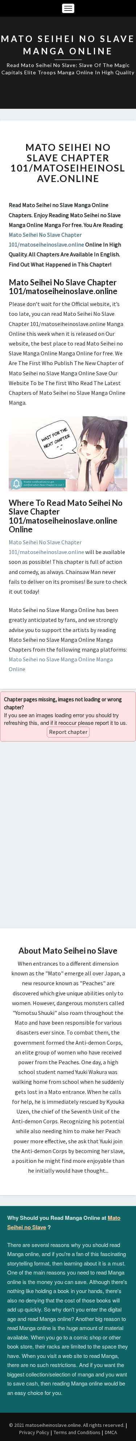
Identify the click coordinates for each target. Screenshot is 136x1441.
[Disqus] (68, 834)
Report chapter (68, 731)
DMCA (111, 1432)
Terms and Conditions (77, 1432)
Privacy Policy (34, 1432)
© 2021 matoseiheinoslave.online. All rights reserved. (66, 1425)
